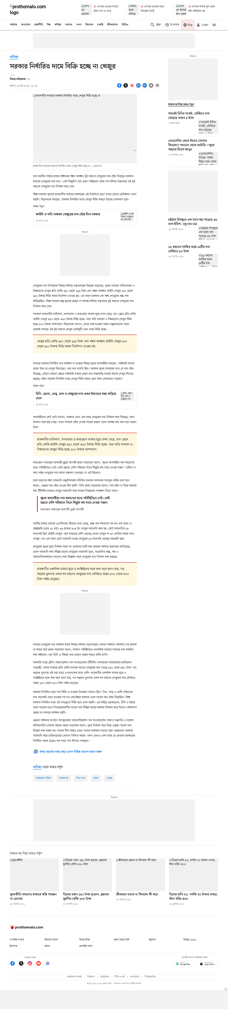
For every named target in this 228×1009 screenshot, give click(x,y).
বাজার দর (63, 778)
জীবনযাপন (112, 24)
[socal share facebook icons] (120, 87)
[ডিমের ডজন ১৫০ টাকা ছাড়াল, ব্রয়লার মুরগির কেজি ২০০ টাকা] (87, 874)
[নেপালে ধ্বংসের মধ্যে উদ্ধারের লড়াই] (134, 9)
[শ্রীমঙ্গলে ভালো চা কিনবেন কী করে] (140, 874)
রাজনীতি (38, 24)
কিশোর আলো (51, 940)
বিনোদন (89, 24)
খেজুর (109, 778)
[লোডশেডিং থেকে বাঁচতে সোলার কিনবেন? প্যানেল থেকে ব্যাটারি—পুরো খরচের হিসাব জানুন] (208, 158)
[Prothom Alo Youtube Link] (40, 964)
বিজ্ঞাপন (91, 976)
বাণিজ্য (58, 24)
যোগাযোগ (134, 976)
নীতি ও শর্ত (120, 976)
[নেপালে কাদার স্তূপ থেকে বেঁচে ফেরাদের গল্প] (181, 9)
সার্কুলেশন (104, 976)
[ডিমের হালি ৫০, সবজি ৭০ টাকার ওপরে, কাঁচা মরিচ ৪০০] (193, 874)
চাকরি (100, 24)
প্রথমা (47, 946)
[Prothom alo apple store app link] (207, 964)
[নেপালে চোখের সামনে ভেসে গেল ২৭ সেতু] (86, 9)
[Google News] (48, 964)
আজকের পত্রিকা (43, 778)
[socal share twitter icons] (126, 87)
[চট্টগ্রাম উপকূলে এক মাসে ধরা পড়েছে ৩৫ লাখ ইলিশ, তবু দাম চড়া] (208, 233)
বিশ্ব (49, 24)
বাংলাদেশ (25, 24)
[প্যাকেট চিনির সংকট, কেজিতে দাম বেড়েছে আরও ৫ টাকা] (208, 126)
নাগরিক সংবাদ (17, 940)
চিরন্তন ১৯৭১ (189, 940)
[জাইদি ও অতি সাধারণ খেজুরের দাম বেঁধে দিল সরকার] (127, 216)
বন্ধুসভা (152, 940)
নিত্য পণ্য (80, 778)
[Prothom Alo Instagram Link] (31, 964)
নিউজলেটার (150, 976)
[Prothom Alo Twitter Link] (23, 964)
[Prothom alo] (32, 9)
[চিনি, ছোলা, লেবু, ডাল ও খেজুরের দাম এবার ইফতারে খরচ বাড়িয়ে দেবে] (127, 396)
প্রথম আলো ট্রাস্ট (121, 940)
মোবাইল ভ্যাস (86, 946)
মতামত (68, 24)
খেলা (78, 24)
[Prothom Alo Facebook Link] (14, 964)
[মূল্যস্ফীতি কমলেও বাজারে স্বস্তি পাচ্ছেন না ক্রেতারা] (34, 874)
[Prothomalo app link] (183, 964)
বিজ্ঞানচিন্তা (84, 940)
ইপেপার (13, 946)
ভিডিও (125, 24)
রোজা (95, 778)
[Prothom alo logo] (26, 928)
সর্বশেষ (13, 24)
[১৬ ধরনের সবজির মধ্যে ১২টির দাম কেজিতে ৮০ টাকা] (208, 260)
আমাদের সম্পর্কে (74, 976)
